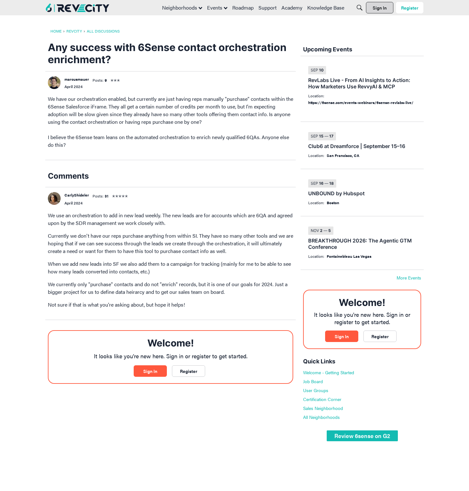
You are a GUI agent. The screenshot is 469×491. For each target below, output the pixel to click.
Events (215, 7)
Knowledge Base (325, 7)
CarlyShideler (76, 195)
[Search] (359, 7)
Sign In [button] (150, 371)
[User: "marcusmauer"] (54, 82)
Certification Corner (322, 399)
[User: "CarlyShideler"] (54, 198)
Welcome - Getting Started (328, 372)
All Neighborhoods (321, 417)
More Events (409, 278)
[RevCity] (77, 7)
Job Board (313, 381)
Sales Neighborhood (323, 408)
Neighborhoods (180, 7)
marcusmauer (76, 79)
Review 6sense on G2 (362, 436)
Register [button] (188, 371)
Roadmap (243, 7)
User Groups (315, 390)
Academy (291, 7)
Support (267, 7)
